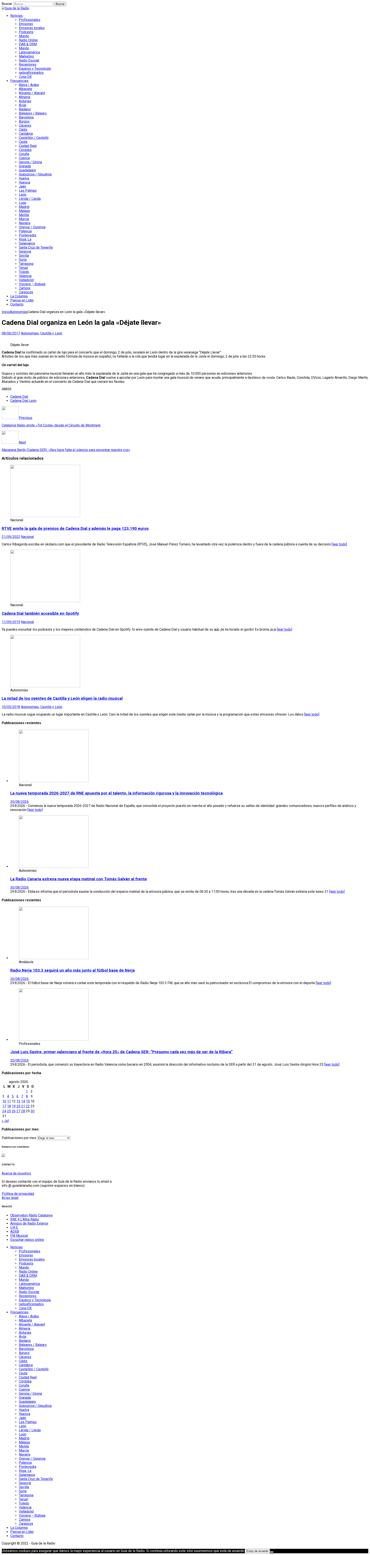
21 (23, 1106)
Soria (23, 260)
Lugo (22, 203)
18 (9, 1106)
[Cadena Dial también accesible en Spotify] (45, 601)
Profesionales (29, 20)
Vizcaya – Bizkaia (32, 284)
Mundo (24, 36)
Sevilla (24, 256)
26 (14, 1111)
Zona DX (25, 77)
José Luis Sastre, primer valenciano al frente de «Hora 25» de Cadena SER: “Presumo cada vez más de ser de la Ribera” (121, 1052)
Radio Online (28, 40)
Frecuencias (19, 81)
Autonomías (30, 333)
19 (14, 1106)
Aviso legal (10, 1198)
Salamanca (27, 243)
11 (9, 1101)
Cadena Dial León (23, 401)
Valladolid (26, 280)
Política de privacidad (18, 1194)
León (22, 195)
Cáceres (25, 125)
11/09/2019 (11, 622)
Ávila (22, 105)
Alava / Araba (29, 85)
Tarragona (26, 264)
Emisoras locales (32, 28)
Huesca (24, 182)
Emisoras (26, 24)
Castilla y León (51, 333)
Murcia (24, 219)
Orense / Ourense (32, 227)
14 (23, 1101)
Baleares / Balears (33, 113)
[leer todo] (339, 544)
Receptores (27, 64)
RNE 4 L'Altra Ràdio (24, 1219)
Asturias (25, 101)
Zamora (24, 288)
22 (28, 1106)
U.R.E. (14, 1227)
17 (4, 1106)
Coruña (24, 154)
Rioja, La (25, 239)
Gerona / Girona (30, 162)
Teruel (23, 268)
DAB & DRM (28, 44)
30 (32, 1111)
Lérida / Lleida (30, 199)
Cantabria (26, 134)
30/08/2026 (19, 802)
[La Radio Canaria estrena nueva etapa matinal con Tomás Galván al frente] (54, 866)
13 (18, 1101)
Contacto (17, 304)
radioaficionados (31, 73)
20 (18, 1106)
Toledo (24, 272)
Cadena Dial (19, 397)
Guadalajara (27, 170)
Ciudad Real (28, 146)
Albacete (25, 89)
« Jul (5, 1121)
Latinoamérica (29, 52)
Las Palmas (28, 191)
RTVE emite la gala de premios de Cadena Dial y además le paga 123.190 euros (75, 528)
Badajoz (25, 109)
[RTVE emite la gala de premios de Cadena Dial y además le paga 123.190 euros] (45, 516)
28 (23, 1111)
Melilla (24, 215)
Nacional (27, 537)
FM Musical (19, 1236)
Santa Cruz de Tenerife (36, 247)
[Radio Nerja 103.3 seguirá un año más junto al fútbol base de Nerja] (54, 958)
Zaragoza (26, 292)
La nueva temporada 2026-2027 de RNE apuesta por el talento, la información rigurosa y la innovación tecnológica (116, 793)
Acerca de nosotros (16, 1173)
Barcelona (26, 117)
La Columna (19, 296)
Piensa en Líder (22, 300)
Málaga (24, 211)
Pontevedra (27, 235)
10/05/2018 (11, 707)
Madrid (24, 207)
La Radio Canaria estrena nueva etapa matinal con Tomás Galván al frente (78, 879)
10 (4, 1101)
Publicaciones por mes (19, 1138)
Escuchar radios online (27, 1240)
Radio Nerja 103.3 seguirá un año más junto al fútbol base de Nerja (72, 970)
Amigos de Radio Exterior (29, 1223)
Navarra (24, 223)
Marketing (26, 56)
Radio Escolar (29, 60)
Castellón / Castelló (34, 138)
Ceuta (23, 142)
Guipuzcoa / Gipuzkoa (35, 174)
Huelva (24, 178)
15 (28, 1101)
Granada (25, 166)
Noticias (16, 16)
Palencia (25, 231)
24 (4, 1111)
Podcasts (26, 32)
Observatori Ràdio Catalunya (31, 1215)
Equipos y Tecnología (35, 69)
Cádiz (23, 130)
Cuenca (24, 158)
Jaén (22, 186)
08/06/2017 (11, 333)
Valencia (25, 276)
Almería (24, 97)
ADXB (14, 1232)
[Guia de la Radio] (15, 8)
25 (9, 1111)
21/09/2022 (11, 537)
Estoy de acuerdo (257, 1551)
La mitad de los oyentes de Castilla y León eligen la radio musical (62, 698)
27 (18, 1111)
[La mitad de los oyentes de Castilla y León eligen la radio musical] (45, 686)
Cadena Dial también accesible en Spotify (40, 613)
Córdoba (25, 150)
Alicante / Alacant (32, 93)
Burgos (24, 121)
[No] (271, 1552)
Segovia (25, 252)
